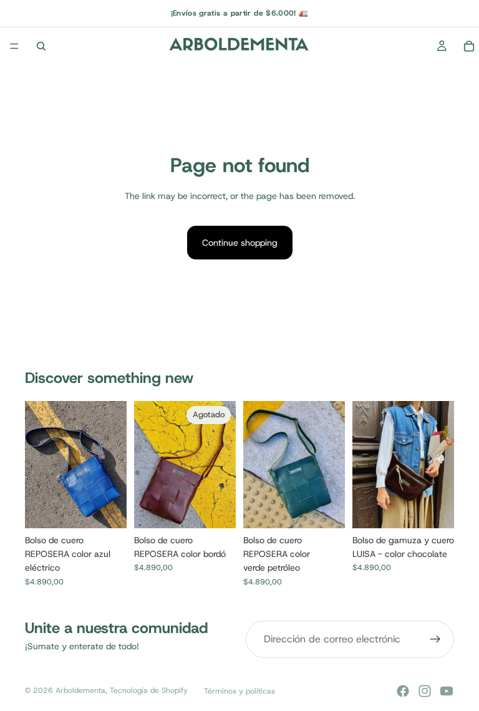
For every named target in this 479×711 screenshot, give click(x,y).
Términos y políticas (239, 691)
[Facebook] (402, 691)
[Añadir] (107, 509)
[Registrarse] (435, 639)
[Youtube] (446, 691)
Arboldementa (80, 690)
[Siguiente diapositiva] (113, 464)
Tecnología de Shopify (149, 690)
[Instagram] (424, 691)
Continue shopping (240, 242)
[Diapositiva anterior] (38, 464)
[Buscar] (41, 46)
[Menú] (14, 46)
